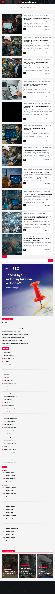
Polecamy (6, 368)
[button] (50, 551)
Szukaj (4, 256)
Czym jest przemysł (10, 481)
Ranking (5, 446)
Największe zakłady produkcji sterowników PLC (12, 328)
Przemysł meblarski (8, 412)
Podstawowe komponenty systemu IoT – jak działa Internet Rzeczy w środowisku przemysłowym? (37, 217)
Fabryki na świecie (8, 355)
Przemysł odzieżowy (8, 421)
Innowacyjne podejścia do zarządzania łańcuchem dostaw (35, 62)
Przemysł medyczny (27, 81)
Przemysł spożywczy (8, 430)
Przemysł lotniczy (8, 405)
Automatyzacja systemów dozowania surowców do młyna (15, 334)
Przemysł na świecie (11, 472)
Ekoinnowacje (7, 352)
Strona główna (23, 7)
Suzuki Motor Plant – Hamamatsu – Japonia (12, 340)
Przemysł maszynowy (27, 37)
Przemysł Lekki (7, 402)
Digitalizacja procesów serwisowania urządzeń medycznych (35, 84)
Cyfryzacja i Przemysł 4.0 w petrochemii (36, 172)
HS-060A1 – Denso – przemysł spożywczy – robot (13, 337)
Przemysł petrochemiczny (28, 169)
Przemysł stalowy (7, 434)
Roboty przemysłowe (8, 452)
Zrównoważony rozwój (9, 462)
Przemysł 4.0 (6, 377)
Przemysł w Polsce (10, 475)
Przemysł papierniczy (8, 424)
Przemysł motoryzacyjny (28, 125)
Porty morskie (7, 371)
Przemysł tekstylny (8, 437)
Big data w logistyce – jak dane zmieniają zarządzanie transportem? (36, 239)
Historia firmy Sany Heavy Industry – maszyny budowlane (15, 343)
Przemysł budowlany (8, 380)
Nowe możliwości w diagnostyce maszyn (36, 150)
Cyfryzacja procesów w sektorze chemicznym (37, 194)
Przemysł (25, 213)
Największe (6, 364)
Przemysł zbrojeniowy (9, 443)
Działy (5, 470)
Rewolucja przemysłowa (9, 449)
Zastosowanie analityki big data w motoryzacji (34, 128)
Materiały (6, 361)
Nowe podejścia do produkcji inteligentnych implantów (37, 106)
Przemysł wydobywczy (9, 440)
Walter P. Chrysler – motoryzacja (9, 322)
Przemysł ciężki (7, 390)
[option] (10, 566)
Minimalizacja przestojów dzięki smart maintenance (35, 40)
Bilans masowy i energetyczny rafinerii (11, 325)
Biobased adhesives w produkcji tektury (11, 331)
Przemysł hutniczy (27, 15)
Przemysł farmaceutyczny (9, 396)
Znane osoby (6, 459)
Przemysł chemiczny (27, 191)
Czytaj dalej (47, 29)
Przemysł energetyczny (9, 393)
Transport (30, 236)
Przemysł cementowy (8, 383)
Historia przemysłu (8, 358)
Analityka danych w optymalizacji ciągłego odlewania (36, 18)
